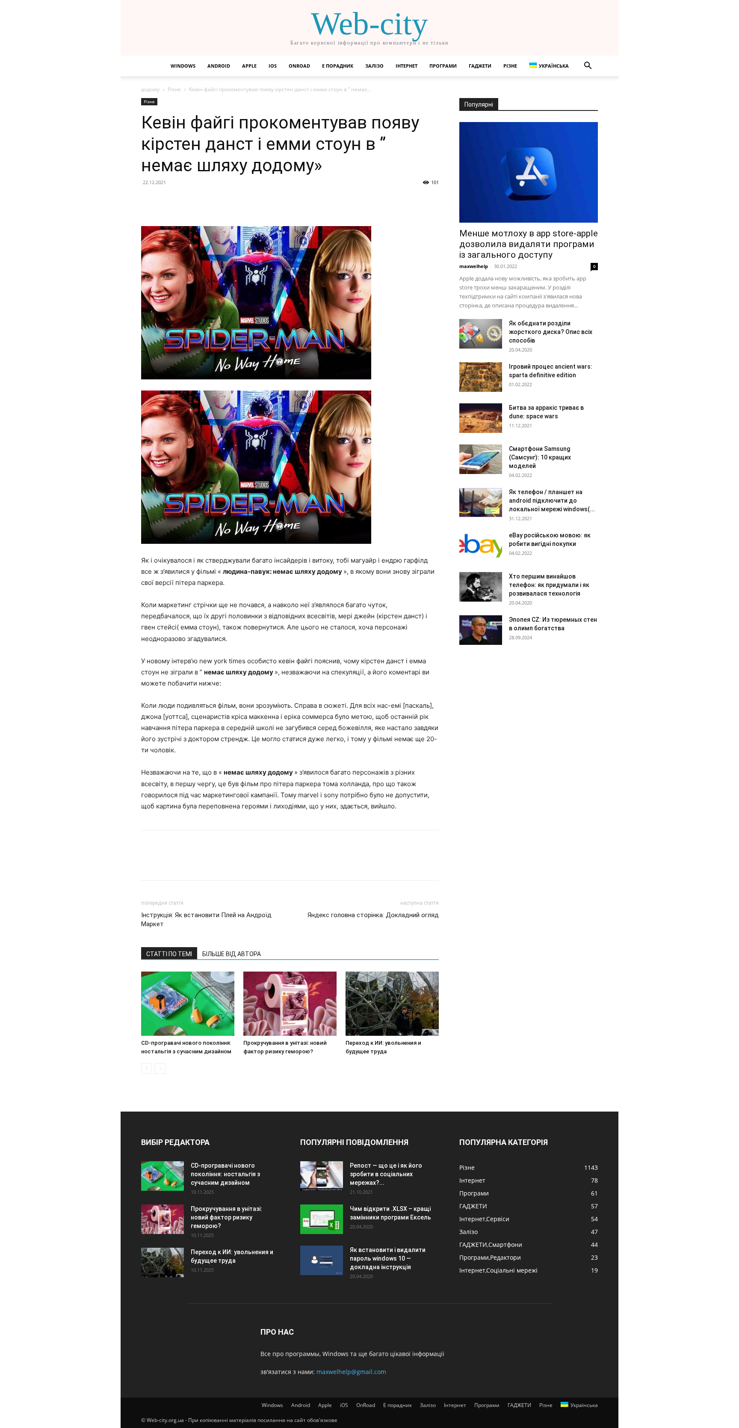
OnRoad (299, 66)
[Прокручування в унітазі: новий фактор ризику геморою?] (290, 1004)
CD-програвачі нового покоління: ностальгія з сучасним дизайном (225, 1174)
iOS (273, 66)
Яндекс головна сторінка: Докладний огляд (373, 915)
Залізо (374, 66)
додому (150, 89)
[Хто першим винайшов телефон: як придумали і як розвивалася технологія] (480, 587)
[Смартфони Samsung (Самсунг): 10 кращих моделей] (480, 459)
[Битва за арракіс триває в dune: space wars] (480, 418)
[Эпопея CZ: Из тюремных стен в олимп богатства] (480, 630)
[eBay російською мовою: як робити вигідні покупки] (480, 545)
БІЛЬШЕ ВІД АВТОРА (231, 954)
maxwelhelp (473, 266)
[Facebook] (149, 201)
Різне (510, 66)
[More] (229, 201)
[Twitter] (169, 201)
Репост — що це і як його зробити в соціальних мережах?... (386, 1174)
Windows (183, 66)
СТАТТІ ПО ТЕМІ (169, 954)
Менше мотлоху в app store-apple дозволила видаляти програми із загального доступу (528, 244)
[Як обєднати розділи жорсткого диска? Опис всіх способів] (480, 334)
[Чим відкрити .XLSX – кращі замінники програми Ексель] (321, 1219)
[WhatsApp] (208, 201)
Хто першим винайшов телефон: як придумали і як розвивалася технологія (549, 585)
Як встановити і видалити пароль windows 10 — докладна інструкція (388, 1258)
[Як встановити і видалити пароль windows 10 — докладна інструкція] (321, 1260)
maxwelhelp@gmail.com (351, 1372)
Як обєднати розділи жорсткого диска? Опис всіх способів (550, 332)
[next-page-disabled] (160, 1068)
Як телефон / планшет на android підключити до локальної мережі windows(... (552, 501)
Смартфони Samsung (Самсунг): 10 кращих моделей (540, 457)
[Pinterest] (189, 201)
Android (218, 66)
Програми (443, 66)
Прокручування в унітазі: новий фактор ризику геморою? (226, 1217)
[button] (587, 67)
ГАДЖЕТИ (480, 66)
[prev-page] (146, 1068)
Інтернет (406, 66)
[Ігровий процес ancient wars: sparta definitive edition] (480, 377)
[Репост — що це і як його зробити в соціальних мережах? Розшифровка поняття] (321, 1176)
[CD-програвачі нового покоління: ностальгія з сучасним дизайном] (187, 1004)
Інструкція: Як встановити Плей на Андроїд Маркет (206, 919)
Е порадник (337, 66)
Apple (249, 66)
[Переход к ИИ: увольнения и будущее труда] (392, 1004)
